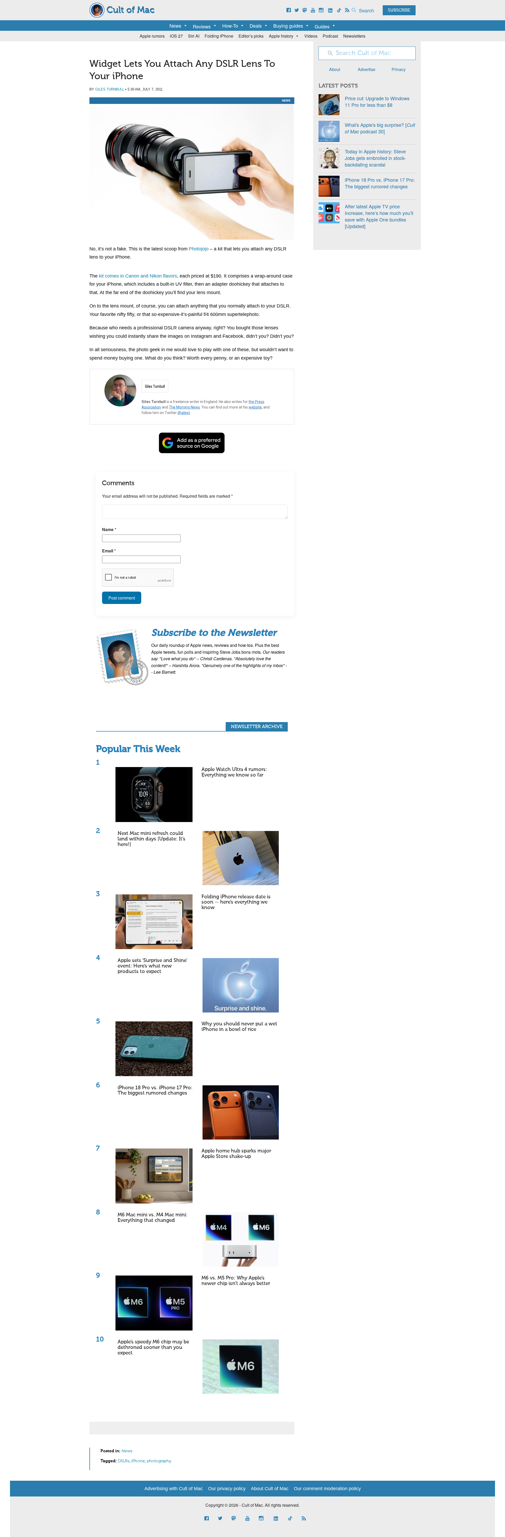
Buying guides (288, 25)
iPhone (138, 1461)
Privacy (399, 69)
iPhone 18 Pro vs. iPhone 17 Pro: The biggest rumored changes (155, 1090)
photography (159, 1461)
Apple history (281, 36)
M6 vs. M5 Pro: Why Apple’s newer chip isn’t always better (235, 1281)
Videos (310, 36)
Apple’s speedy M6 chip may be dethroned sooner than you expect (153, 1347)
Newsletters (354, 36)
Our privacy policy (227, 1488)
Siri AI (193, 36)
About (334, 69)
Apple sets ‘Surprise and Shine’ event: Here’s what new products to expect (152, 966)
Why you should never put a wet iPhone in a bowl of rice (239, 1026)
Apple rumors (152, 36)
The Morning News (184, 407)
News (175, 25)
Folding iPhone (219, 36)
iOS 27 (176, 36)
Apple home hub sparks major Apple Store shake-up (236, 1153)
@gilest (184, 413)
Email (109, 551)
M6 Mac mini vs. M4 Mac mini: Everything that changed (153, 1217)
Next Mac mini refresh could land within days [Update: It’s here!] (151, 839)
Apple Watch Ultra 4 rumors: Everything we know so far (234, 772)
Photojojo (199, 248)
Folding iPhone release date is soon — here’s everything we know (236, 902)
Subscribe (399, 10)
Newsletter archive (256, 726)
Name (109, 529)
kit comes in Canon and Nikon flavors (138, 276)
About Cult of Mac (270, 1488)
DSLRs (123, 1461)
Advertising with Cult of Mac (173, 1488)
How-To (230, 25)
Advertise (366, 69)
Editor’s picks (251, 36)
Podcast (330, 36)
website (255, 407)
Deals (256, 25)
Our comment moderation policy (327, 1488)
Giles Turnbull (109, 89)
